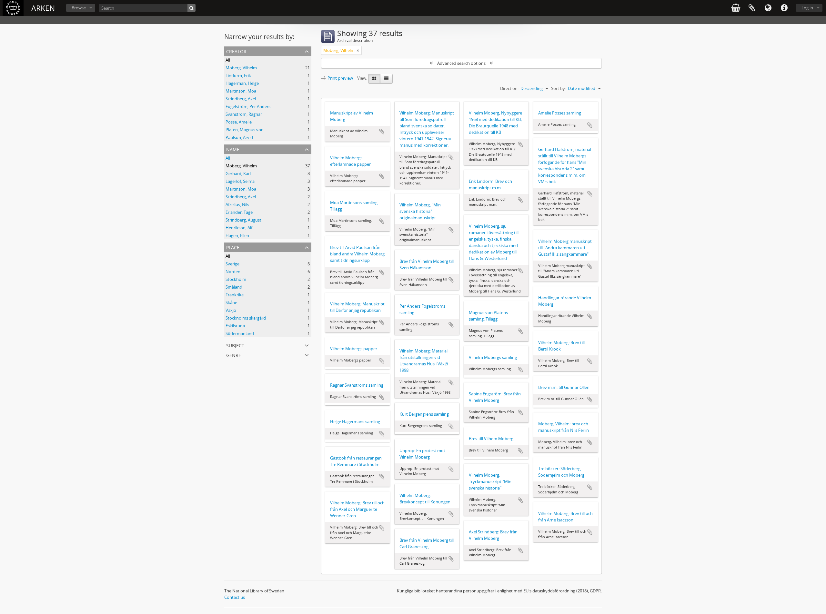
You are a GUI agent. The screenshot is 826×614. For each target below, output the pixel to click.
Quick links (784, 8)
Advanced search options (461, 63)
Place (232, 247)
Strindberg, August (243, 220)
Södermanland (240, 333)
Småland (234, 287)
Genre (233, 354)
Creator (236, 50)
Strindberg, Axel (241, 99)
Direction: (509, 88)
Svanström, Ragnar (244, 114)
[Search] (191, 8)
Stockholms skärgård (246, 318)
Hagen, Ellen (237, 235)
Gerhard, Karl (238, 173)
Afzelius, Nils (237, 204)
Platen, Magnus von (245, 130)
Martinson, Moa (241, 91)
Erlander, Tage (239, 212)
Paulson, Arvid (239, 137)
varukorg (736, 8)
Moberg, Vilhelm (241, 68)
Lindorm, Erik (238, 75)
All (228, 60)
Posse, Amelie (239, 122)
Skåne (231, 302)
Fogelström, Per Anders (248, 106)
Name (232, 148)
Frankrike (235, 295)
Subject (235, 345)
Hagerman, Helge (242, 83)
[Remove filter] (358, 50)
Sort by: (558, 88)
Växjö (231, 310)
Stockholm (236, 279)
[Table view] (386, 79)
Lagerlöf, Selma (240, 181)
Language (768, 8)
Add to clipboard (381, 131)
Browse (79, 8)
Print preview (340, 78)
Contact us (234, 597)
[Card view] (374, 79)
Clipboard (752, 8)
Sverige (232, 264)
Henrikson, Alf (239, 228)
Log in (807, 8)
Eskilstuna (235, 326)
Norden (233, 271)
